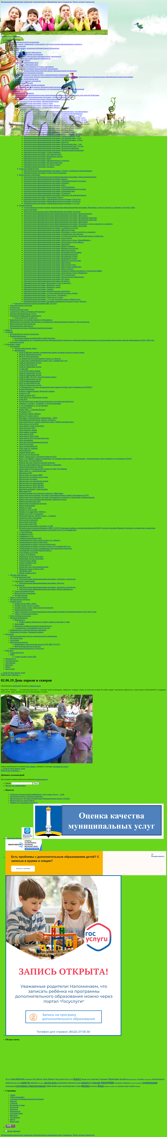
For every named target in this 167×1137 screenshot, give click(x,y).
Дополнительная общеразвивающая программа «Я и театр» (47, 279)
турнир (78, 1086)
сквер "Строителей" (136, 1083)
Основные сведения (18, 46)
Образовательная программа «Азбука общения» (42, 152)
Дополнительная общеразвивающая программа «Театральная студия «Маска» (54, 242)
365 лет (7, 1079)
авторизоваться (41, 779)
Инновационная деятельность (21, 326)
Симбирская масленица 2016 (30, 538)
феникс (85, 1085)
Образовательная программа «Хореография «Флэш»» (39, 105)
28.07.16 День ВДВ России (29, 383)
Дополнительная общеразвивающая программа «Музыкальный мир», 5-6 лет (53, 146)
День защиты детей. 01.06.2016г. (31, 426)
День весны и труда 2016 (28, 424)
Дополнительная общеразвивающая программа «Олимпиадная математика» (53, 114)
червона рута (113, 1086)
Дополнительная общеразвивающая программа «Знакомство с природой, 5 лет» (55, 118)
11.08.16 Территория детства (30, 363)
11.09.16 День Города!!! (28, 365)
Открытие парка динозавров (30, 518)
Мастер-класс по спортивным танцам (33, 481)
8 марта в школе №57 (27, 395)
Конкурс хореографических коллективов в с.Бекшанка (40, 465)
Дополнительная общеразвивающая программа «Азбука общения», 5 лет (52, 136)
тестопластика (68, 1086)
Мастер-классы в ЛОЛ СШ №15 (31, 485)
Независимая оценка (18, 336)
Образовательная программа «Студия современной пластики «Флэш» (51, 293)
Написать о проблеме (23, 868)
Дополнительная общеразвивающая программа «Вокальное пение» (50, 250)
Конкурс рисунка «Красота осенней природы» (37, 463)
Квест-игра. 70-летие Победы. (30, 461)
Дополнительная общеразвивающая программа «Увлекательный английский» (54, 150)
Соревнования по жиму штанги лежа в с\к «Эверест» (39, 540)
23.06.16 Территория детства (30, 379)
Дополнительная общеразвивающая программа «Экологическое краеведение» (54, 277)
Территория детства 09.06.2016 (31, 557)
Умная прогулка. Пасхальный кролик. (34, 567)
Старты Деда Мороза (27, 555)
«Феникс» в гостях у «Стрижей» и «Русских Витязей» (40, 403)
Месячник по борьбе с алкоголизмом (33, 489)
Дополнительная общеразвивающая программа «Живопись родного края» (52, 261)
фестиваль (93, 1086)
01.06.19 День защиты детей (13, 673)
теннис (59, 1086)
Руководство (15, 307)
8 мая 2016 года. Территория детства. (33, 397)
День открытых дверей (28, 430)
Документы (14, 50)
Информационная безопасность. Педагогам (27, 648)
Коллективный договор (24, 83)
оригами (96, 1082)
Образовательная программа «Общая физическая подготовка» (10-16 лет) (52, 199)
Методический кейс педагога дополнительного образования (33, 636)
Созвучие (94, 1079)
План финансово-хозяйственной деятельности (32, 58)
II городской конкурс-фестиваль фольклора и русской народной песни (46, 401)
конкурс (25, 1082)
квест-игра (17, 1083)
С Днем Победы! (25, 532)
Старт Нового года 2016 (28, 552)
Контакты (9, 665)
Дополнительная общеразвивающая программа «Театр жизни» (48, 238)
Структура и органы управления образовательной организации (34, 48)
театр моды (51, 1086)
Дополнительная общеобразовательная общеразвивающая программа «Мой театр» (56, 216)
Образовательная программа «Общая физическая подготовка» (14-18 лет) (52, 201)
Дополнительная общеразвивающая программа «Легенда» (46, 142)
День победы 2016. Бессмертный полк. (34, 438)
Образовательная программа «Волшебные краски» (43, 156)
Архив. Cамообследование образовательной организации (41, 87)
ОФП (12, 655)
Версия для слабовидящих (15, 786)
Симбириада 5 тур (26, 536)
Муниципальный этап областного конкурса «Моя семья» (41, 493)
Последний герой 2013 (28, 522)
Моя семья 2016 (25, 491)
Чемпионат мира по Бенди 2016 (31, 569)
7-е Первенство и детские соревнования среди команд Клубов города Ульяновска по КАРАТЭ (55, 387)
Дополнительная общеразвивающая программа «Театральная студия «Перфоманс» (56, 273)
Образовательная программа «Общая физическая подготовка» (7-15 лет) (52, 203)
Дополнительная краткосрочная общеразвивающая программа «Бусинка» (52, 212)
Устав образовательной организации (29, 54)
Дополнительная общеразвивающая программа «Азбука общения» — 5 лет (53, 116)
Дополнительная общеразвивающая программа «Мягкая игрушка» (49, 230)
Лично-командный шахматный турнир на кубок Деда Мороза (43, 469)
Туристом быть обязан (27, 561)
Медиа (8, 667)
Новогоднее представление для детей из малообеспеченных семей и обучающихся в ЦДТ (54, 495)
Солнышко (103, 1079)
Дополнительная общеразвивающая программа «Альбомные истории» (51, 228)
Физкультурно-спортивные (29, 175)
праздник (107, 1082)
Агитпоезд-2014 (25, 408)
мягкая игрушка (74, 1083)
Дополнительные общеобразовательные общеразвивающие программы (42, 99)
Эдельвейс (140, 1079)
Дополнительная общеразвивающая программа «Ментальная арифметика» (53, 267)
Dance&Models (18, 1079)
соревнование (149, 1082)
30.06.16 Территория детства (30, 385)
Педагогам (9, 634)
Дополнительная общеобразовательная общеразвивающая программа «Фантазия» (55, 226)
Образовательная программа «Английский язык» (43, 154)
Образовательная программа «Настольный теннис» (44, 197)
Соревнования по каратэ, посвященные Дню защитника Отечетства (45, 548)
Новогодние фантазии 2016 (29, 501)
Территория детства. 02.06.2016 (31, 559)
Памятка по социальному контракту (24, 803)
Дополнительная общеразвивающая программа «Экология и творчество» (47, 579)
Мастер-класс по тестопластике (31, 483)
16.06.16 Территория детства (30, 373)
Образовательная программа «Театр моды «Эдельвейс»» (45, 295)
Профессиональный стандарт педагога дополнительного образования (42, 75)
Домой (12, 1095)
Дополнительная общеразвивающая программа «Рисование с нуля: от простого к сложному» (60, 232)
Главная (8, 40)
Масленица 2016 (25, 473)
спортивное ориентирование (30, 1085)
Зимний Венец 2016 (27, 452)
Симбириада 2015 (26, 534)
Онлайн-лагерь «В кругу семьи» (27, 606)
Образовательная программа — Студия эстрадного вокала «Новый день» (52, 299)
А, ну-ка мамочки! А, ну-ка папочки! (33, 405)
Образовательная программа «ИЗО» (38, 158)
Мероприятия (20, 350)
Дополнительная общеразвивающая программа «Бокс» (45, 185)
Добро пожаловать (17, 1097)
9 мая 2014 (23, 399)
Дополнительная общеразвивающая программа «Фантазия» (47, 244)
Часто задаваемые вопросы (20, 616)
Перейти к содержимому (10, 36)
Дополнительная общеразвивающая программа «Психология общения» (51, 148)
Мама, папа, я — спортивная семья (32, 471)
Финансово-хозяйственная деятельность (25, 316)
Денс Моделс (37, 1079)
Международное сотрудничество (22, 324)
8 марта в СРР (24, 393)
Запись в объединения (18, 597)
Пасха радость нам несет (28, 520)
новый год (86, 1082)
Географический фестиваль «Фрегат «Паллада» (37, 420)
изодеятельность (158, 1079)
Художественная (21, 595)
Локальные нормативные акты (26, 63)
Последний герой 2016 (28, 524)
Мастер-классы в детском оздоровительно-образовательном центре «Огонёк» (40, 798)
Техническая (19, 585)
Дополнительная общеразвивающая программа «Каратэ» (46, 179)
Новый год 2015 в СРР (28, 510)
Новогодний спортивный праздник (33, 503)
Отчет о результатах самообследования (30, 85)
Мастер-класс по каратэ (28, 479)
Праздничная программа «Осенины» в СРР (36, 526)
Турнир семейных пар (27, 563)
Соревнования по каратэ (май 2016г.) (33, 542)
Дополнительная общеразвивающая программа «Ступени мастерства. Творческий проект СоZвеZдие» (63, 236)
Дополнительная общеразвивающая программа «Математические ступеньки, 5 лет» (56, 122)
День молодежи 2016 (27, 428)
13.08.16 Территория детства (30, 367)
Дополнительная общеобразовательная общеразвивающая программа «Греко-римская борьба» (60, 177)
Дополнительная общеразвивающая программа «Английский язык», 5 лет (52, 138)
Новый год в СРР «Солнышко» (31, 514)
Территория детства (117, 1079)
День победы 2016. (26, 434)
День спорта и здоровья (28, 448)
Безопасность (20, 620)
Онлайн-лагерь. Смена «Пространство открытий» (34, 608)
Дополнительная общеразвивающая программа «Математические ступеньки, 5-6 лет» (57, 124)
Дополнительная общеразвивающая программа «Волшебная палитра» (51, 254)
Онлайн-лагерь (16, 601)
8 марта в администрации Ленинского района (37, 391)
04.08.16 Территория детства (30, 354)
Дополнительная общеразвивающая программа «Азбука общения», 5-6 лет (43, 97)
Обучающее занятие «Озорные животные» (26, 796)
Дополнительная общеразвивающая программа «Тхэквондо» (47, 193)
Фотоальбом (15, 346)
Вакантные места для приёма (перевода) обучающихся (31, 320)
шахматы (121, 1086)
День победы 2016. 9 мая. (29, 436)
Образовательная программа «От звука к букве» (42, 165)
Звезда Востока (25, 450)
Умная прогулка (25, 565)
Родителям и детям (12, 344)
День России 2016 (26, 444)
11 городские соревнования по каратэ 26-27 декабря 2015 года (43, 361)
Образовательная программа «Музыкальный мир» (43, 163)
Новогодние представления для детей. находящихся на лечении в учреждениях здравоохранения (56, 497)
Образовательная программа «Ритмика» (39, 167)
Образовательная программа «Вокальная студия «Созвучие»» (47, 283)
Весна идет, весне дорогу (29, 416)
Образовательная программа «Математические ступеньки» (46, 161)
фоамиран (107, 1086)
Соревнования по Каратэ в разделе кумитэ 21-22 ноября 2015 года (45, 546)
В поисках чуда (25, 412)
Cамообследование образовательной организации (38, 69)
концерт (34, 1083)
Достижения (10, 663)
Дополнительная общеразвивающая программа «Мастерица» (47, 263)
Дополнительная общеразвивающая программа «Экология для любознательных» (55, 195)
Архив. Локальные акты (28, 65)
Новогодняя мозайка (27, 506)
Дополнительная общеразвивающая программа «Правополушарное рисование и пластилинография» (63, 271)
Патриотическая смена (23, 610)
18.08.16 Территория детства (30, 375)
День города (60, 1079)
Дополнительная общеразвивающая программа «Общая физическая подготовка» (55, 181)
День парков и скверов (28, 432)
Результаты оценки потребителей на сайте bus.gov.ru (35, 338)
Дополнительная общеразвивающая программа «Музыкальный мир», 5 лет (53, 144)
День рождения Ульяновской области (33, 442)
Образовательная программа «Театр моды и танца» (43, 297)
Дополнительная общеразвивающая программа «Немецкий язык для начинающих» (56, 112)
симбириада (127, 1083)
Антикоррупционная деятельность (28, 52)
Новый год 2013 (25, 508)
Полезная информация (18, 618)
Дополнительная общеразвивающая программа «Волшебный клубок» (51, 256)
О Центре (9, 332)
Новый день (86, 1079)
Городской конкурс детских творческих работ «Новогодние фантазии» (46, 422)
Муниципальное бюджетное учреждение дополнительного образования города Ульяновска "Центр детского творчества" (48, 2)
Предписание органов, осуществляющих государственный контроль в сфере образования (49, 89)
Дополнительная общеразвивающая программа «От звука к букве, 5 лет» (52, 126)
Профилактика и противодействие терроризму (28, 630)
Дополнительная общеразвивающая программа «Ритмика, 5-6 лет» (49, 132)
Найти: (8, 783)
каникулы (9, 1083)
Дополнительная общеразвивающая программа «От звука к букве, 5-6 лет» (53, 128)
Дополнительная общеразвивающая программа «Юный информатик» (46, 589)
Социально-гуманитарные (29, 109)
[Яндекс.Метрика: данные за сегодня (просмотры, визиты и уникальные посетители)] (12, 1131)
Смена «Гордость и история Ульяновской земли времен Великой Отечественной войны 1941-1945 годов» (56, 612)
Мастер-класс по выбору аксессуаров (33, 477)
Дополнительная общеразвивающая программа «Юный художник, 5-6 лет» (53, 134)
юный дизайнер (129, 1086)
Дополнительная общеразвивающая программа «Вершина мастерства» (51, 248)
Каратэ (77, 1078)
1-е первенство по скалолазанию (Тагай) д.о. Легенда (40, 359)
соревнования (10, 1086)
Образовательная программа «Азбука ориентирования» (45, 173)
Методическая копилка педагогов (28, 646)
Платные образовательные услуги (23, 314)
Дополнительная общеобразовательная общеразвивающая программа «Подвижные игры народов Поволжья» (57, 95)
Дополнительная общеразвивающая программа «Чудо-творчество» (49, 275)
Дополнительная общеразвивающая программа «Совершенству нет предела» (53, 234)
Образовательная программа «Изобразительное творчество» (47, 291)
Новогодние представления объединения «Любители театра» (43, 499)
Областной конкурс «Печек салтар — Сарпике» (37, 516)
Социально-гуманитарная (25, 581)
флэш (101, 1085)
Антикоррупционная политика (31, 73)
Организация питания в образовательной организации (31, 328)
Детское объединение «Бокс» (26, 348)
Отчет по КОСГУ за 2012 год (26, 318)
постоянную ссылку (60, 766)
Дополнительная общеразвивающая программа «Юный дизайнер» (49, 246)
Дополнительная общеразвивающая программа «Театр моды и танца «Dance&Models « (57, 240)
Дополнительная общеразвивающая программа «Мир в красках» (49, 269)
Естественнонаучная (22, 577)
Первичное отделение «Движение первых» (27, 632)
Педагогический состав (19, 310)
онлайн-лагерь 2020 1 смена (25, 604)
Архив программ (30, 210)
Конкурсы (9, 650)
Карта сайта (10, 669)
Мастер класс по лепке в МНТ (31, 475)
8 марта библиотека (26, 389)
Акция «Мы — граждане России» (32, 410)
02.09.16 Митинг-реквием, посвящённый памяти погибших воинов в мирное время (51, 352)
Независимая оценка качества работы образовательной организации (50, 71)
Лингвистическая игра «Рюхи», (31, 467)
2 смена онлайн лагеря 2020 (25, 657)
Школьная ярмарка (131, 1079)
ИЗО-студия (69, 1079)
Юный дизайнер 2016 (27, 573)
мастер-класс (50, 1082)
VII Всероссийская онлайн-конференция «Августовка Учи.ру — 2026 (37, 794)
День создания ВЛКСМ (28, 446)
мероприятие (63, 1083)
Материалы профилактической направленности (33, 626)
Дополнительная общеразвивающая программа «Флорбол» (46, 183)
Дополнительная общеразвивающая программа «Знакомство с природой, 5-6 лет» (55, 120)
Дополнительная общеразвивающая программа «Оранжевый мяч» (49, 191)
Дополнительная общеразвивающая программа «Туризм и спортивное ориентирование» (58, 171)
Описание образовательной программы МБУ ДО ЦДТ (36, 303)
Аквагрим (28, 1079)
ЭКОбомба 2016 (25, 571)
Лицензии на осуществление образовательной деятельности (38, 56)
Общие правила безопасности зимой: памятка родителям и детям (44, 622)
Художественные (25, 205)
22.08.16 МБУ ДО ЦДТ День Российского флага (37, 377)
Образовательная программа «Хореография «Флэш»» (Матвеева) (44, 107)
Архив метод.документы (24, 93)
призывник (118, 1083)
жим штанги (148, 1079)
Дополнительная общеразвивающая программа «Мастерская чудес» (50, 265)
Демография (19, 624)
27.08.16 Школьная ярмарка (29, 381)
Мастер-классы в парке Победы (22, 801)
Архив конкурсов (17, 653)
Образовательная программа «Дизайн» (39, 289)
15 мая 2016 (23, 369)
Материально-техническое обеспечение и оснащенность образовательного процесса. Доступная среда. (50, 322)
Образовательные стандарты (21, 305)
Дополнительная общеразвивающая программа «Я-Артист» (47, 281)
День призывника (26, 440)
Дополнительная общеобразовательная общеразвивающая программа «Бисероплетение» (58, 214)
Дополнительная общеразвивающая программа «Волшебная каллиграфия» (53, 252)
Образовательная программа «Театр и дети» (36, 103)
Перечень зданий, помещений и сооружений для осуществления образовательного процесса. (46, 44)
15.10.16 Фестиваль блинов (29, 371)
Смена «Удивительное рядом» (26, 614)
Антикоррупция (11, 661)
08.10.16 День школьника (29, 356)
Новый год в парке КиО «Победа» (32, 512)
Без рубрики (31, 766)
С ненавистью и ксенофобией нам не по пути (32, 628)
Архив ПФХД (24, 60)
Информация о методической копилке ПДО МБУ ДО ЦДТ (37, 644)
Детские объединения (18, 575)
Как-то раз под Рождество (29, 454)
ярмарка (138, 1086)
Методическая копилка (19, 642)
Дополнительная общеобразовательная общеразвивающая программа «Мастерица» (56, 222)
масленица (41, 1083)
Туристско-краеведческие (29, 169)
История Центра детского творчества (24, 334)
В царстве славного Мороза (30, 414)
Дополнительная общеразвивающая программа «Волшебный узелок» (50, 258)
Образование (15, 91)
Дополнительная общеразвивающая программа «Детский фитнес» (49, 187)
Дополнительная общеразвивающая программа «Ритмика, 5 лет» (49, 130)
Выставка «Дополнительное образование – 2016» (38, 418)
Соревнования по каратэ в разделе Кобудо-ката (37, 544)
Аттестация (14, 640)
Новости (8, 330)
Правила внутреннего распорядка (28, 81)
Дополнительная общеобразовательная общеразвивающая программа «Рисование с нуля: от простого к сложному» (68, 224)
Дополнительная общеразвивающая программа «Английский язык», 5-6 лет (53, 140)
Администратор (34, 686)
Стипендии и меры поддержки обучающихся (27, 312)
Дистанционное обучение (20, 599)
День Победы (49, 1079)
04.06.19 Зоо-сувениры (11, 675)
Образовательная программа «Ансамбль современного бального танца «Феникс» (55, 301)
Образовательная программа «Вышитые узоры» (42, 285)
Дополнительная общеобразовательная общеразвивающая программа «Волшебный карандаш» (60, 218)
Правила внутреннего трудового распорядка (36, 67)
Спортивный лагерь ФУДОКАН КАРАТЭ (35, 550)
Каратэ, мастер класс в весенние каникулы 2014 (37, 457)
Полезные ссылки (17, 342)
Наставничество (16, 638)
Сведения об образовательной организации (22, 42)
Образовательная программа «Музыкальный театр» (39, 101)
